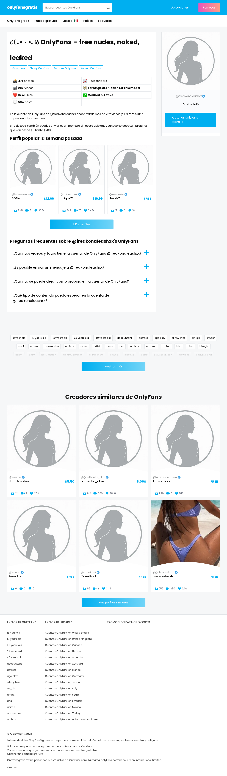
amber (210, 338)
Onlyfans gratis (18, 21)
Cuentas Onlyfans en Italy (61, 688)
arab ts (69, 346)
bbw (190, 346)
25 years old (81, 338)
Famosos (209, 7)
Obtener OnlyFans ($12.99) (185, 120)
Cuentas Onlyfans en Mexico (63, 707)
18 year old (18, 338)
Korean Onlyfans (91, 68)
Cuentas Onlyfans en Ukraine (63, 651)
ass (122, 346)
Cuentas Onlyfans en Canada (63, 645)
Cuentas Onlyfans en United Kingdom (68, 639)
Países (88, 21)
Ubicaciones (180, 7)
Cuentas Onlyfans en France (63, 670)
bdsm (19, 355)
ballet (166, 346)
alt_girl (196, 338)
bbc (178, 346)
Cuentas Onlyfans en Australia (64, 663)
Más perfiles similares (113, 602)
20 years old (60, 338)
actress (143, 338)
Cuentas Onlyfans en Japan (62, 682)
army (84, 346)
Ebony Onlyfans (39, 68)
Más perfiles (81, 224)
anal (21, 346)
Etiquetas (105, 21)
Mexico (67, 21)
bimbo (114, 355)
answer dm (52, 346)
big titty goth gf (72, 355)
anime (34, 346)
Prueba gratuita (45, 21)
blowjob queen (163, 355)
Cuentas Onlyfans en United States (67, 632)
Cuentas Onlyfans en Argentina (64, 657)
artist (97, 346)
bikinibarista (96, 355)
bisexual (129, 355)
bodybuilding (204, 355)
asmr (110, 346)
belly (32, 355)
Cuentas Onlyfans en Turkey (63, 713)
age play (159, 338)
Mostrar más (114, 366)
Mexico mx (18, 68)
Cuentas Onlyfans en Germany (64, 676)
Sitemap (12, 767)
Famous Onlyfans (65, 68)
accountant (124, 338)
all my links (178, 338)
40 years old (103, 338)
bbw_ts (204, 346)
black (144, 355)
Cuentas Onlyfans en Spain (62, 694)
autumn (151, 346)
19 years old (39, 338)
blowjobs (184, 355)
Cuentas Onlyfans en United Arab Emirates (71, 719)
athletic (135, 346)
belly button (48, 355)
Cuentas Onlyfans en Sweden (63, 701)
